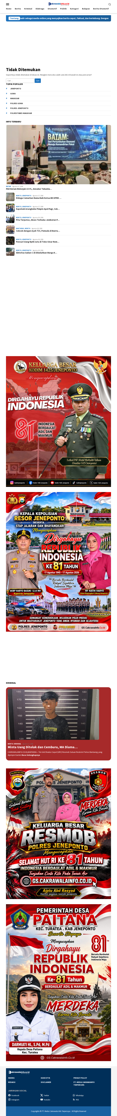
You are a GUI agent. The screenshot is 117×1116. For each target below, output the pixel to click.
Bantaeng (20, 228)
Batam (8, 186)
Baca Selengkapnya (31, 755)
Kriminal (17, 744)
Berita (18, 196)
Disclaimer (46, 1082)
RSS (77, 1100)
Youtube (47, 1100)
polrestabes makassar (21, 113)
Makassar (14, 98)
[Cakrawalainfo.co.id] (58, 4)
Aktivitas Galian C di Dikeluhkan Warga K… (36, 252)
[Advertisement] (58, 43)
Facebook (15, 1095)
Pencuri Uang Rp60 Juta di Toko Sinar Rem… (37, 242)
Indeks (11, 1078)
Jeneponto (15, 88)
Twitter (46, 1095)
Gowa (13, 93)
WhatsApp (80, 1095)
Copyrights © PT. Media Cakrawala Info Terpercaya (50, 1111)
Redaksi (11, 1082)
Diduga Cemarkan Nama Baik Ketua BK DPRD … (38, 198)
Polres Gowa (16, 103)
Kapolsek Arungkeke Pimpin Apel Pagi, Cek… (38, 209)
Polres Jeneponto (19, 108)
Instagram (15, 1100)
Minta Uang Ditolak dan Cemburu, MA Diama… (43, 747)
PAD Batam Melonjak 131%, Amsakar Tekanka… (29, 189)
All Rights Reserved (79, 1111)
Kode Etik (45, 1078)
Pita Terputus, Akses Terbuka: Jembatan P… (37, 220)
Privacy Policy (80, 1078)
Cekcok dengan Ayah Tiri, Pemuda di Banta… (38, 231)
